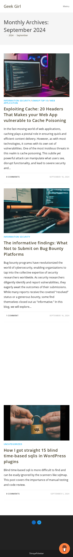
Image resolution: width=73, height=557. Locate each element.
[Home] (4, 35)
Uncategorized (13, 444)
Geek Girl (12, 6)
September (22, 35)
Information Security (17, 100)
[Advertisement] (36, 363)
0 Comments (13, 176)
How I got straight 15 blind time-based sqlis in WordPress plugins (35, 455)
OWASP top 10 (40, 100)
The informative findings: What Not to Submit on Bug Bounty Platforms (36, 248)
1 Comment (12, 315)
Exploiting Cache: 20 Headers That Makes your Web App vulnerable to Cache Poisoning (35, 114)
